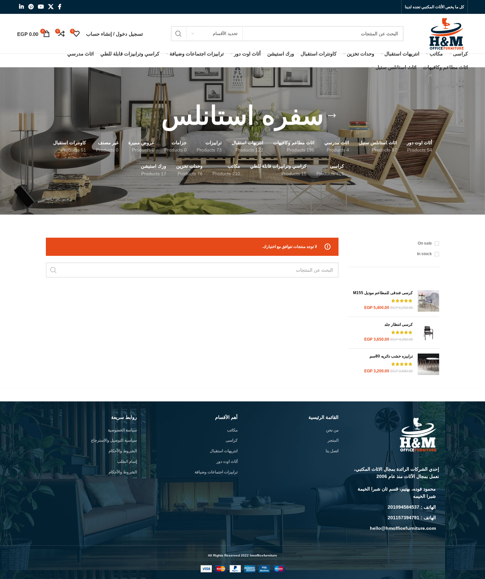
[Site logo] (447, 33)
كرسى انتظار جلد (398, 324)
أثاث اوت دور (227, 461)
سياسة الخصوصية (122, 430)
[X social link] (51, 7)
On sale (425, 243)
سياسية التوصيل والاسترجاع (114, 440)
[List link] (393, 492)
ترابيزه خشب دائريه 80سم (391, 356)
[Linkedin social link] (21, 7)
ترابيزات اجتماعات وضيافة (216, 472)
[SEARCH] (178, 33)
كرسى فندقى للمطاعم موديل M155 (383, 292)
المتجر (333, 440)
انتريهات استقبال (224, 451)
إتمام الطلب (127, 461)
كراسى (232, 440)
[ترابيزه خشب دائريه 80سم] (428, 364)
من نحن (332, 430)
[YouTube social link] (41, 7)
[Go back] (332, 115)
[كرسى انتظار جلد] (428, 332)
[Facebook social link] (59, 7)
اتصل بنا (332, 451)
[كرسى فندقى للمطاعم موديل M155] (428, 301)
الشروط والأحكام (123, 451)
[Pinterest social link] (31, 7)
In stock (424, 254)
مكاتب (232, 430)
